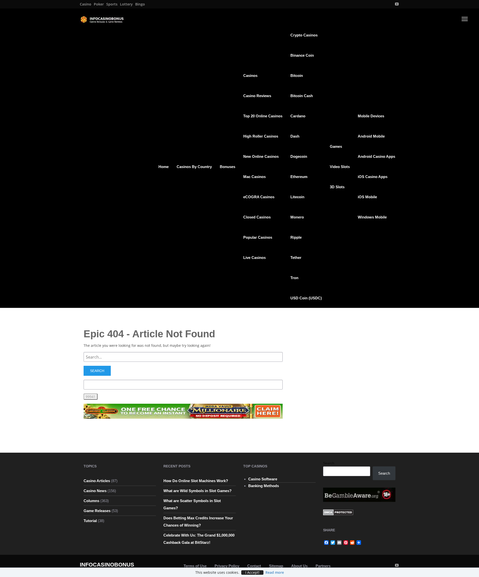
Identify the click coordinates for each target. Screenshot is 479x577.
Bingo (140, 4)
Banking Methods (263, 486)
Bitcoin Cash (301, 96)
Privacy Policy (227, 566)
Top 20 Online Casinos (262, 116)
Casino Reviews (257, 96)
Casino (85, 4)
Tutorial (90, 521)
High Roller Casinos (260, 136)
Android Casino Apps (376, 156)
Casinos (250, 75)
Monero (297, 217)
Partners (323, 566)
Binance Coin (302, 55)
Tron (294, 278)
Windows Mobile (372, 217)
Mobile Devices (371, 116)
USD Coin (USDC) (306, 298)
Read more (274, 572)
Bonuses (227, 167)
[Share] (359, 542)
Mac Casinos (254, 177)
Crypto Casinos (304, 35)
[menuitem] (85, 4)
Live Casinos (254, 257)
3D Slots (337, 187)
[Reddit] (352, 542)
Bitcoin (296, 75)
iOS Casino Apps (372, 177)
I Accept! (252, 572)
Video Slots (340, 167)
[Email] (339, 542)
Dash (294, 136)
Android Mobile (371, 136)
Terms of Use (195, 566)
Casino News (95, 491)
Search (328, 463)
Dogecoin (298, 156)
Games (336, 146)
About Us (299, 566)
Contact (254, 566)
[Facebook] (326, 542)
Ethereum (298, 177)
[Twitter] (333, 542)
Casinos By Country (194, 167)
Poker (99, 4)
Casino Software (262, 479)
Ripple (296, 237)
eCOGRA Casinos (258, 197)
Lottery (126, 4)
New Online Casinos (261, 156)
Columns (91, 501)
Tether (295, 257)
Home (163, 167)
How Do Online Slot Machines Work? (195, 481)
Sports (112, 4)
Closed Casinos (257, 217)
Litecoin (297, 197)
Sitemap (276, 566)
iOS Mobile (367, 197)
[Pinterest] (346, 542)
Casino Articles (97, 481)
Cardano (297, 116)
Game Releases (97, 511)
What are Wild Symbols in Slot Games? (197, 491)
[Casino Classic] (183, 410)
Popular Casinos (257, 237)
